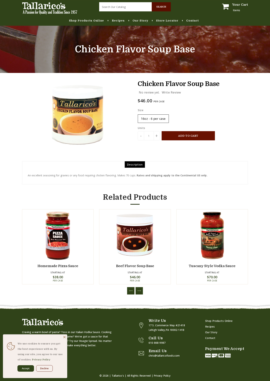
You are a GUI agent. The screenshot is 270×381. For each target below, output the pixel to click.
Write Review (171, 92)
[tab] (135, 164)
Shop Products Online (219, 321)
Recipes (210, 326)
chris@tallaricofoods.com (164, 355)
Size (140, 110)
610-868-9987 (157, 342)
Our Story (211, 332)
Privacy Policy (162, 375)
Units (141, 128)
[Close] (64, 337)
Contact (210, 338)
